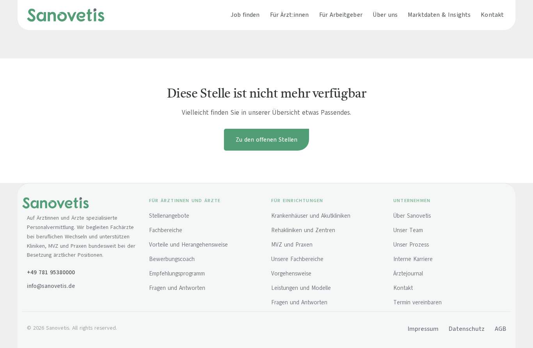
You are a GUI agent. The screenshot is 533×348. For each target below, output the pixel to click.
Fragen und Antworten (177, 288)
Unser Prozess (411, 245)
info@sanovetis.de (51, 286)
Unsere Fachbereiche (297, 259)
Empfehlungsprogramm (177, 273)
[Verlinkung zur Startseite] (66, 15)
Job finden (245, 15)
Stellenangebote (169, 216)
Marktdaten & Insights (439, 15)
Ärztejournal (408, 273)
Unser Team (408, 230)
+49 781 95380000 (51, 272)
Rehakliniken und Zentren (303, 230)
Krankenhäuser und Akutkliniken (310, 216)
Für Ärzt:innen (289, 15)
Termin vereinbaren (417, 302)
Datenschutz (467, 329)
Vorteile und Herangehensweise (188, 245)
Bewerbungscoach (172, 259)
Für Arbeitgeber (340, 15)
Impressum (423, 329)
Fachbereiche (165, 230)
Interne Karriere (413, 259)
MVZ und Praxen (292, 245)
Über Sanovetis (412, 216)
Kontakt (492, 15)
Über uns (385, 15)
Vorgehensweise (291, 273)
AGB (500, 329)
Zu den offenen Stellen (266, 140)
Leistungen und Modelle (301, 288)
